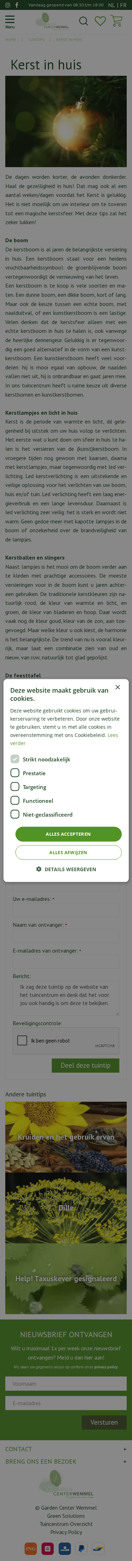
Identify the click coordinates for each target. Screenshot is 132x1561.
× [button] (117, 687)
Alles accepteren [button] (68, 834)
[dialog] (65, 780)
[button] (66, 869)
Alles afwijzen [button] (68, 852)
